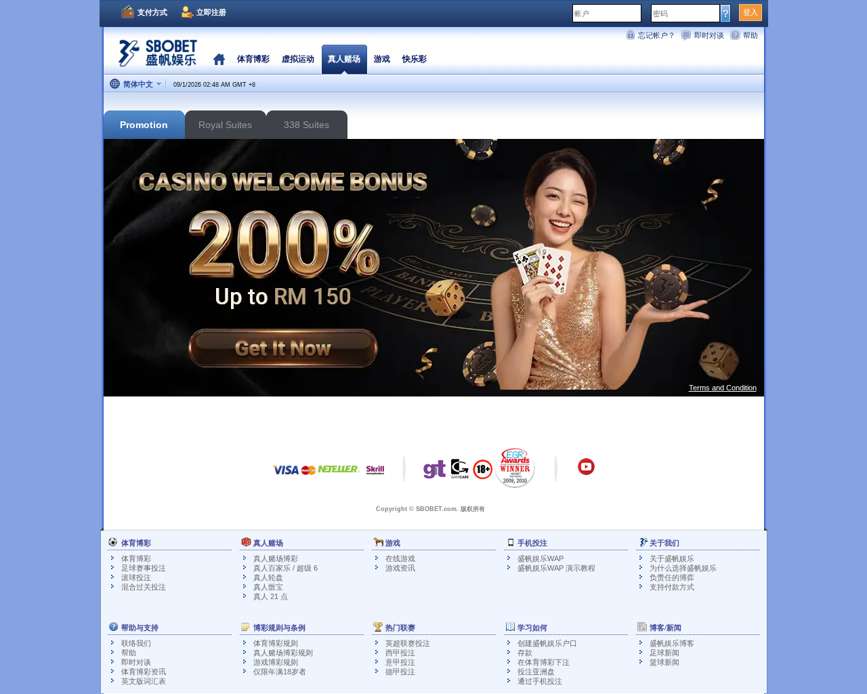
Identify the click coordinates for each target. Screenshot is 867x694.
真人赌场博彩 (275, 558)
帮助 (750, 35)
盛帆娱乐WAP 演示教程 (556, 568)
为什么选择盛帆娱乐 (683, 568)
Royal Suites (225, 124)
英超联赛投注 (407, 643)
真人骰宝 (268, 587)
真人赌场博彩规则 (283, 653)
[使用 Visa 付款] (285, 477)
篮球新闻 (664, 662)
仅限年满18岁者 (279, 672)
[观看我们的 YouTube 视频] (586, 473)
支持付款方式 (672, 587)
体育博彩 (136, 558)
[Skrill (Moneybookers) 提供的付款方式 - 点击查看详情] (375, 477)
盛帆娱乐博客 (672, 643)
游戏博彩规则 (275, 662)
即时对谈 (709, 35)
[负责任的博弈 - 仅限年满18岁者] (482, 474)
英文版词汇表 (143, 681)
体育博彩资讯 (143, 672)
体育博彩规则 (275, 643)
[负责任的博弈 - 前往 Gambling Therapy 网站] (435, 472)
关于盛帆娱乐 (672, 558)
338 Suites (306, 124)
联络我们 (136, 643)
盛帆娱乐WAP (540, 558)
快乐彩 (414, 59)
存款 (524, 653)
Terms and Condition (723, 388)
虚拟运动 (298, 59)
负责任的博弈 (672, 577)
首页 (219, 59)
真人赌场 (344, 59)
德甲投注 (400, 672)
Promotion (144, 124)
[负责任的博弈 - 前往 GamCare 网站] (460, 472)
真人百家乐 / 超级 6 (285, 568)
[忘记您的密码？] (726, 13)
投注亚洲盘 (536, 672)
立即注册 (211, 12)
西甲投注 (400, 653)
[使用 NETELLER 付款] (339, 477)
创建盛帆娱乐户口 (547, 643)
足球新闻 (664, 653)
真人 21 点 (270, 596)
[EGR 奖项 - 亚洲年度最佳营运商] (515, 467)
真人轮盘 (268, 577)
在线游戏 (400, 558)
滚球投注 (136, 577)
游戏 (382, 59)
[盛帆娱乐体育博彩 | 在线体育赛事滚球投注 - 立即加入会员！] (154, 57)
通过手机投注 (539, 681)
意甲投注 (400, 662)
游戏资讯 (400, 568)
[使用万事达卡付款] (308, 477)
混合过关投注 (143, 587)
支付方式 (152, 12)
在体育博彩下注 (543, 662)
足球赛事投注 (143, 568)
